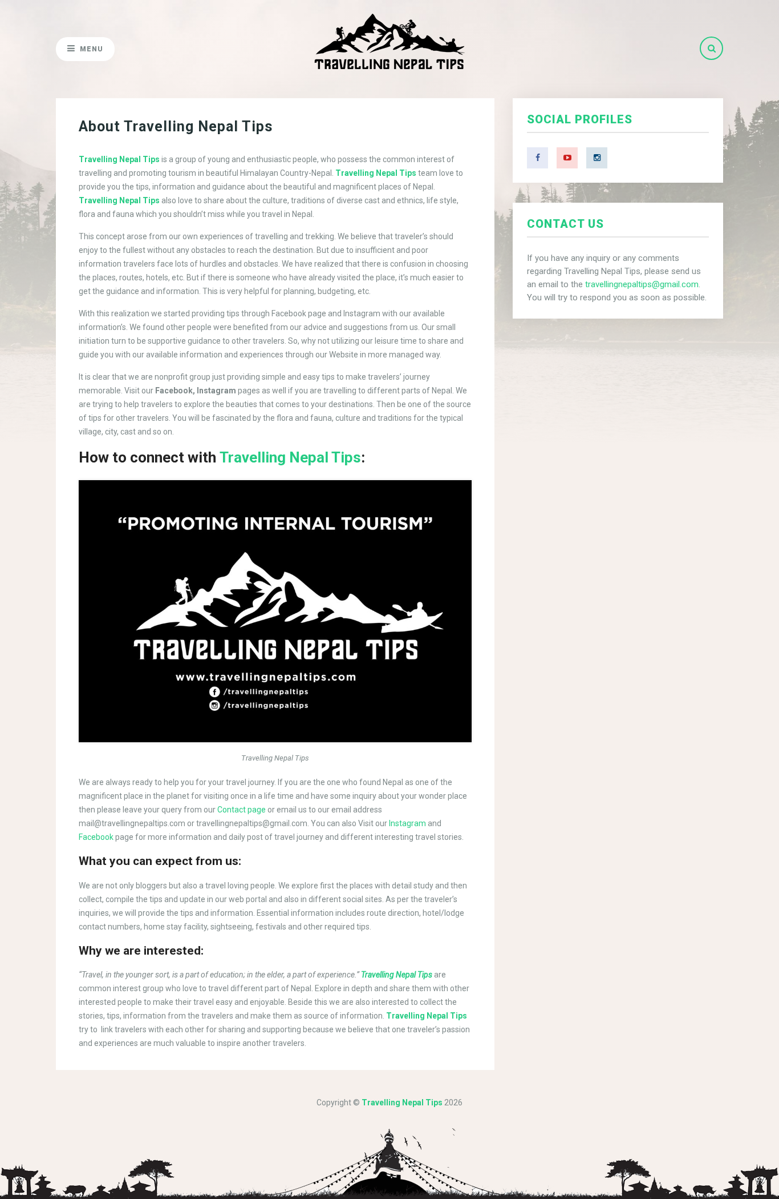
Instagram (407, 823)
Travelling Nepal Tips (290, 457)
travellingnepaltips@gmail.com (642, 284)
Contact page (241, 809)
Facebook (96, 837)
